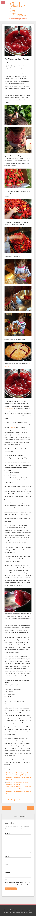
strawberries (8, 70)
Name (7, 856)
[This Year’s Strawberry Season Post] (18, 57)
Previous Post (6, 808)
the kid (18, 70)
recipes (25, 68)
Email (7, 864)
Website (7, 872)
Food (26, 66)
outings (21, 68)
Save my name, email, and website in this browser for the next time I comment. (17, 884)
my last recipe (9, 408)
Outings (6, 68)
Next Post (30, 808)
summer (14, 70)
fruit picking (15, 68)
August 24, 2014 (17, 66)
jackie (7, 66)
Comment (8, 833)
